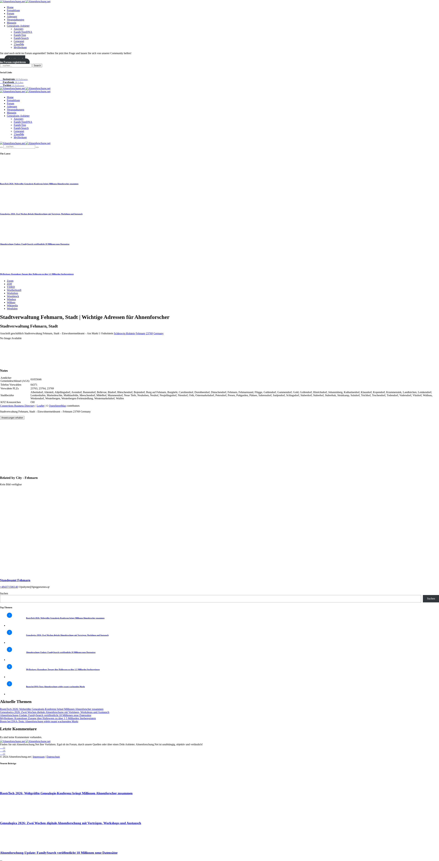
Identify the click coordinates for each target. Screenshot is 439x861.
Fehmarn (140, 333)
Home (10, 7)
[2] (14, 642)
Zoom (10, 280)
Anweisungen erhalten (12, 417)
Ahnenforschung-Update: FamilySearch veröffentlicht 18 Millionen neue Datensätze (34, 244)
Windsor (11, 299)
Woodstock (13, 296)
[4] (14, 676)
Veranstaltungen (15, 19)
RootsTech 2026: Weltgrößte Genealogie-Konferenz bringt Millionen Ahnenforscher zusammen (39, 184)
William (11, 302)
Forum (10, 13)
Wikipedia (12, 305)
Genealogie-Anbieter (18, 25)
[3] (14, 659)
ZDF (9, 283)
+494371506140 (9, 586)
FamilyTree (20, 35)
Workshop (12, 293)
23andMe (19, 44)
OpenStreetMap (57, 405)
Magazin (11, 22)
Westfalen (12, 308)
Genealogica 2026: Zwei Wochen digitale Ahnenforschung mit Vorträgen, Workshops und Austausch (41, 214)
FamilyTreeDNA (23, 32)
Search (37, 65)
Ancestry (18, 28)
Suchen (4, 593)
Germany (158, 333)
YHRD (11, 287)
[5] (14, 694)
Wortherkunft (14, 290)
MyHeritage (20, 47)
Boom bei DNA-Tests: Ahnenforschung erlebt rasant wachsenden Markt (55, 687)
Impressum (39, 756)
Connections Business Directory (17, 405)
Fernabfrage (13, 10)
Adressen (12, 16)
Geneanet (19, 41)
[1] (14, 625)
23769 (149, 333)
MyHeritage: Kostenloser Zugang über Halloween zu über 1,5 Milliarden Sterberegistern (37, 274)
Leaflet (40, 405)
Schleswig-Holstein (124, 333)
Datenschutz (53, 756)
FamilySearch (21, 38)
